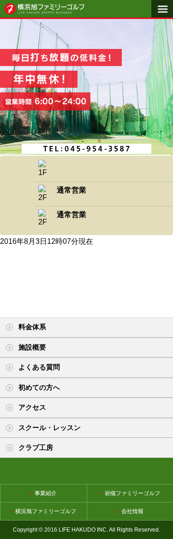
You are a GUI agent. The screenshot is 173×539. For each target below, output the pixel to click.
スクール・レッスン (49, 427)
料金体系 (32, 327)
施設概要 (32, 347)
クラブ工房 (35, 447)
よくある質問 (39, 367)
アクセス (32, 407)
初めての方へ (39, 387)
